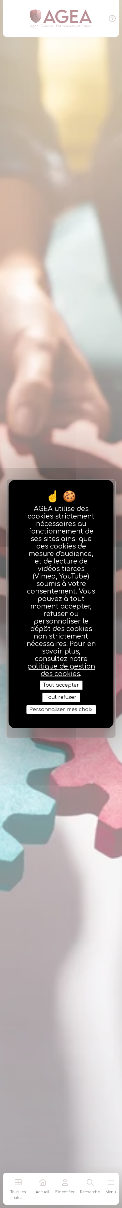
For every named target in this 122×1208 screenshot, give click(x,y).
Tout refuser (61, 697)
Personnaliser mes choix (61, 709)
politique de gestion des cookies (61, 669)
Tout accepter (61, 685)
